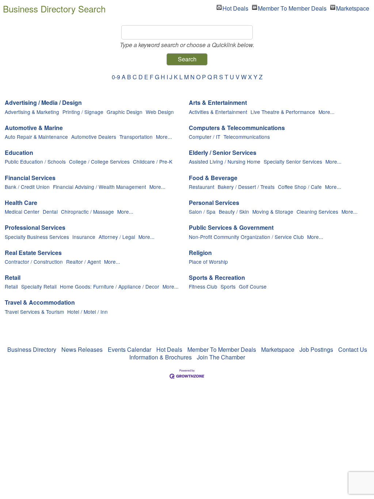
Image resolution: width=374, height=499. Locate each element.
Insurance (83, 236)
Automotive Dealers (93, 136)
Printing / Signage (82, 111)
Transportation (136, 136)
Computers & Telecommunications (237, 128)
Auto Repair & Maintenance (36, 136)
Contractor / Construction (34, 261)
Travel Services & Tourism (34, 311)
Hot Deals (235, 7)
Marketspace (352, 7)
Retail (12, 278)
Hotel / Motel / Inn (87, 311)
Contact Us (352, 349)
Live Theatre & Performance (283, 111)
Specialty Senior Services (293, 161)
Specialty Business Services (37, 236)
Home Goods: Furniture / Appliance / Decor (109, 286)
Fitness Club (203, 286)
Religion (200, 253)
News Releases (82, 349)
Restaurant (201, 186)
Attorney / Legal (117, 236)
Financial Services (30, 178)
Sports (228, 286)
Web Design (160, 111)
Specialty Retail (39, 286)
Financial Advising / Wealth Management (99, 186)
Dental (50, 211)
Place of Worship (208, 261)
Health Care (21, 203)
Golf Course (253, 286)
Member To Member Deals (292, 7)
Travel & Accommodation (40, 302)
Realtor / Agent (83, 261)
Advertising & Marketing (32, 111)
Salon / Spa (202, 211)
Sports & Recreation (217, 278)
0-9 (116, 77)
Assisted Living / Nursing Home (224, 161)
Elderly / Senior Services (222, 153)
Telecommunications (247, 136)
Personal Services (214, 203)
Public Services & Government (231, 228)
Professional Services (35, 228)
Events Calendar (129, 349)
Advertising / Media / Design (43, 103)
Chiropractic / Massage (87, 211)
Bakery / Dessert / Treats (246, 186)
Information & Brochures (160, 357)
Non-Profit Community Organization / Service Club (246, 236)
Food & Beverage (213, 178)
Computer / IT (204, 136)
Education (19, 153)
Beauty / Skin (234, 211)
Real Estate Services (33, 253)
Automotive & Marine (34, 128)
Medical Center (22, 211)
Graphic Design (124, 111)
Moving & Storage (272, 211)
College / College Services (99, 161)
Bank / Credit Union (27, 186)
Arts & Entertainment (218, 103)
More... (326, 111)
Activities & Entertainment (218, 111)
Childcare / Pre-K (152, 161)
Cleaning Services (317, 211)
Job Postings (316, 349)
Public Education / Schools (35, 161)
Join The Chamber (221, 357)
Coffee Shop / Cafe (300, 186)
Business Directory (31, 349)
